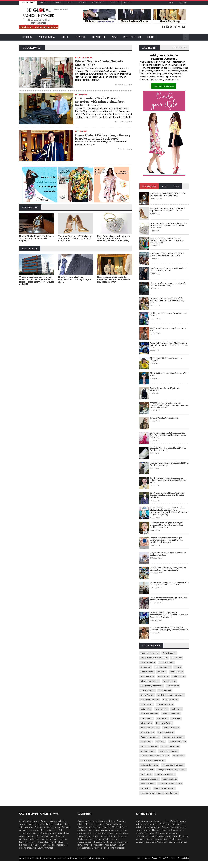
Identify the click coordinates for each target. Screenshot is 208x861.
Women (150, 37)
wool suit (161, 671)
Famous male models (150, 737)
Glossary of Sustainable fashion (155, 755)
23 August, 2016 (124, 84)
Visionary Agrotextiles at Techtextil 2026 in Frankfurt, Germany (169, 464)
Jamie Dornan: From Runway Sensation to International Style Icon (168, 269)
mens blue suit (169, 681)
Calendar (57, 2)
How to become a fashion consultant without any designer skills (75, 279)
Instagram (179, 26)
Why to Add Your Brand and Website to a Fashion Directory (168, 553)
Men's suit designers (94, 824)
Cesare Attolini (147, 671)
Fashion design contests (173, 765)
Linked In (175, 26)
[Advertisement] (104, 308)
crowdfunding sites (149, 746)
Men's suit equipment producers (103, 830)
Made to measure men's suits (170, 695)
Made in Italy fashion (169, 751)
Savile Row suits (170, 699)
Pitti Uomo (176, 718)
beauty (178, 667)
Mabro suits (162, 718)
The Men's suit (99, 37)
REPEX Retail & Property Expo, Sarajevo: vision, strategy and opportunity (168, 568)
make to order (179, 676)
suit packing (146, 709)
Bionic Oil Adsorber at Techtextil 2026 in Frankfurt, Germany (168, 449)
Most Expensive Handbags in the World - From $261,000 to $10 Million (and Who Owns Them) (113, 238)
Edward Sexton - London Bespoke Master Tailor (99, 63)
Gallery (70, 2)
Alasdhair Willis (147, 676)
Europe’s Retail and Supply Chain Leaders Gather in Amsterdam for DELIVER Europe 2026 (169, 345)
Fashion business (46, 37)
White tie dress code (171, 713)
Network (128, 2)
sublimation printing (170, 746)
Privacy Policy (183, 858)
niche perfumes (147, 783)
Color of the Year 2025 (165, 774)
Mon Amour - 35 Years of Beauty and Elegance (166, 359)
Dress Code (80, 37)
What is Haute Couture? (164, 788)
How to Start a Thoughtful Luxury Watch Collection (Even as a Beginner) (36, 238)
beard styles (178, 755)
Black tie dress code (149, 713)
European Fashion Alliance (170, 783)
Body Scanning (147, 732)
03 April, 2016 (126, 149)
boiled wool (177, 709)
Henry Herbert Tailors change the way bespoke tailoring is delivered (103, 136)
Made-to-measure (144, 821)
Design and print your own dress (172, 769)
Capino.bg (145, 788)
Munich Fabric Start (178, 741)
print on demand (148, 751)
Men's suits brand (165, 732)
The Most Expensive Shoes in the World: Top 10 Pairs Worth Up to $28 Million (74, 238)
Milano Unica (146, 723)
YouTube (183, 26)
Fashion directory (54, 824)
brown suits (177, 657)
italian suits (163, 676)
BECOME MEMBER (178, 47)
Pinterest (171, 26)
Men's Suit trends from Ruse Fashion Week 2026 (169, 374)
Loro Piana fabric (166, 662)
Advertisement (98, 2)
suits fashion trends (149, 765)
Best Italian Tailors (164, 723)
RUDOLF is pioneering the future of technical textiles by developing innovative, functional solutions (169, 405)
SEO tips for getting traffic (151, 685)
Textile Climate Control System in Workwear (165, 389)
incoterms (160, 741)
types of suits (161, 709)
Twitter (167, 26)
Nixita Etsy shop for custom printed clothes (159, 793)
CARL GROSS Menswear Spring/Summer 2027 (168, 329)
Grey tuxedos (147, 718)
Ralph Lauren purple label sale (154, 657)
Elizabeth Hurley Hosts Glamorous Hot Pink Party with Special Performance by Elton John (168, 435)
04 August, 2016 (124, 121)
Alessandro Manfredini (173, 737)
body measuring (170, 779)
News (114, 37)
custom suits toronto (149, 653)
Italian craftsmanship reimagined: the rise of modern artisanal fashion (168, 598)
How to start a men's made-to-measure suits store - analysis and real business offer (114, 279)
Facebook (163, 26)
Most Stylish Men (132, 37)
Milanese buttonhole (150, 681)
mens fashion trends (150, 699)
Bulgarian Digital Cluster (97, 858)
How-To (65, 37)
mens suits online (171, 727)
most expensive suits (150, 727)
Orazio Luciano (176, 671)
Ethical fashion (147, 769)
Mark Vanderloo (148, 662)
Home (139, 858)
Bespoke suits (180, 842)
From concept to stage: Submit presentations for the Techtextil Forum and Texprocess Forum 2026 (169, 614)
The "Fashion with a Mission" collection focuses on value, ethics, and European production (167, 495)
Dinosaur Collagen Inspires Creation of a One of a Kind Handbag (168, 284)
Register (182, 2)
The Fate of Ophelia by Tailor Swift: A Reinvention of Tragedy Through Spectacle (169, 628)
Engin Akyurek (165, 690)
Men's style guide (36, 824)
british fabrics (147, 704)
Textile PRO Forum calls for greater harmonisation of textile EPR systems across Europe (167, 240)
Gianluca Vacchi (147, 690)
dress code (145, 667)
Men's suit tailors (107, 821)
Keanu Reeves (147, 695)
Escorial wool (146, 741)
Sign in (170, 2)
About (147, 858)
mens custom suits (165, 704)
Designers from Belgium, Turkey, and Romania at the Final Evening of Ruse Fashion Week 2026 (166, 524)
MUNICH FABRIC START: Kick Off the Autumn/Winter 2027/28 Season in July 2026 (167, 300)
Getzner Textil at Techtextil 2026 (164, 418)
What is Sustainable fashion (153, 760)
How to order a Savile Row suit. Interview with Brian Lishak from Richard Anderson (99, 101)
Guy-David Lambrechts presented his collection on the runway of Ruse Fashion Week (168, 480)
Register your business (164, 86)
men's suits (42, 821)
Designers (27, 37)
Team (154, 858)
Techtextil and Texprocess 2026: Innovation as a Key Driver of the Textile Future (169, 583)
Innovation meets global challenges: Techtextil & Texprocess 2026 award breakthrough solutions (166, 539)
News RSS (82, 858)
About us (82, 2)
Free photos (146, 774)
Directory (44, 2)
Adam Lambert (169, 653)
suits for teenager (162, 667)
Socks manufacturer (149, 779)
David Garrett (173, 685)
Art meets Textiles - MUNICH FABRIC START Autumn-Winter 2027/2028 (167, 254)
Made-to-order (161, 821)
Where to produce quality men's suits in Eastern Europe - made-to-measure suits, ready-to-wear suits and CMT (36, 280)
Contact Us (114, 2)
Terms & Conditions (167, 858)
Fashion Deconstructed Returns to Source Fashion (168, 314)
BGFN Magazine (28, 2)
